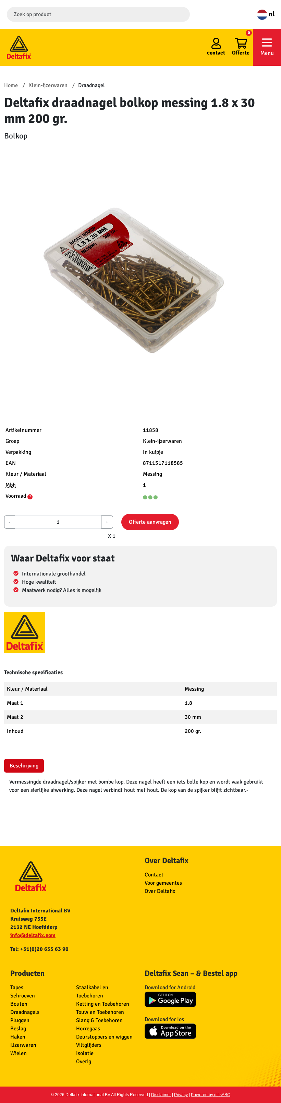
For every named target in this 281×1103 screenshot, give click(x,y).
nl (270, 14)
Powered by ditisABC (210, 1094)
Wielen (18, 1053)
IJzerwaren (23, 1045)
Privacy (181, 1094)
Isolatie (85, 1053)
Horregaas (88, 1028)
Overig (83, 1061)
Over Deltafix (160, 891)
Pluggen (19, 1020)
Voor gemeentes (163, 883)
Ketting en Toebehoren (102, 1004)
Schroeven (22, 995)
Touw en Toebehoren (100, 1012)
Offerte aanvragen (150, 522)
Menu (267, 53)
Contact (154, 874)
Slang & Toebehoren (99, 1020)
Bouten (18, 1004)
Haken (17, 1036)
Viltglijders (88, 1045)
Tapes (16, 987)
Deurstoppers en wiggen (104, 1036)
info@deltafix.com (33, 935)
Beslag (18, 1028)
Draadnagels (24, 1012)
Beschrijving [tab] (24, 765)
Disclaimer (161, 1094)
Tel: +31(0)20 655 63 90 (39, 949)
